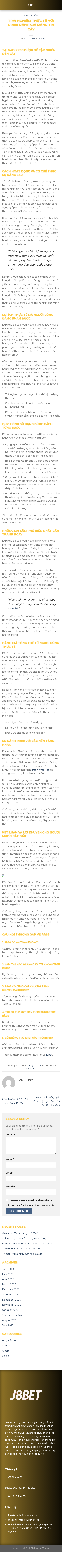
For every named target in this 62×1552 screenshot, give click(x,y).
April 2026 (8, 1279)
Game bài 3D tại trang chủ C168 (20, 1233)
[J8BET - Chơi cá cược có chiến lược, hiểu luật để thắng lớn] (31, 5)
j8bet (49, 1054)
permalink (30, 1068)
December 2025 (11, 1299)
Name (10, 1159)
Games (6, 1345)
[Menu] (4, 5)
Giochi (5, 1350)
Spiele (5, 1356)
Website (10, 1186)
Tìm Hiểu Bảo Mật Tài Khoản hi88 (21, 1248)
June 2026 (8, 1269)
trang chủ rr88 (41, 769)
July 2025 (7, 1325)
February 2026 (10, 1289)
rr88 (15, 608)
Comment (12, 1134)
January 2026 (10, 1294)
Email (9, 1173)
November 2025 (11, 1304)
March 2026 (9, 1284)
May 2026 (7, 1274)
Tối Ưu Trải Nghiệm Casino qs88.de (22, 1254)
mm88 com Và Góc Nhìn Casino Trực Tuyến (27, 1243)
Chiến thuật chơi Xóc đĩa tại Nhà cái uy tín (26, 1238)
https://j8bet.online (29, 1519)
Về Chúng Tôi (15, 1477)
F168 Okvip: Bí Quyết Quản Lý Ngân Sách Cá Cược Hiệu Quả (46, 1101)
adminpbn (44, 39)
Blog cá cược (31, 15)
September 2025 (12, 1315)
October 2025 (10, 1310)
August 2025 (9, 1320)
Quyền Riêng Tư (17, 1496)
